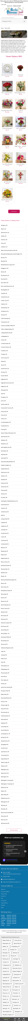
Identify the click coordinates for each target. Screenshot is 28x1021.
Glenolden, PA (4, 451)
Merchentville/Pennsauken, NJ (8, 580)
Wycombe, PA (4, 816)
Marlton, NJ (5, 946)
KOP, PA (3, 515)
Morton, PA (3, 597)
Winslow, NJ (4, 805)
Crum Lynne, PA (5, 358)
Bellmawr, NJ (16, 952)
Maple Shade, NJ (7, 940)
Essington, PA (4, 397)
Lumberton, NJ (16, 977)
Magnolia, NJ (6, 980)
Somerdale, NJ (4, 726)
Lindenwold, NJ (5, 544)
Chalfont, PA (4, 304)
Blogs (2, 907)
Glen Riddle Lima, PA (6, 447)
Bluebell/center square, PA (7, 264)
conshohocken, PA (5, 343)
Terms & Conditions (5, 891)
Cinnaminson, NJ (5, 322)
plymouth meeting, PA (6, 687)
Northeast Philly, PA (6, 637)
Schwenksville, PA (5, 716)
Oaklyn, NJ (17, 986)
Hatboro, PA (4, 476)
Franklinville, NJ (5, 426)
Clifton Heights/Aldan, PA (7, 329)
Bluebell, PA (4, 261)
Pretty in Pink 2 (21, 164)
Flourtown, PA (4, 411)
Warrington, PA (4, 776)
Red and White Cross (20, 182)
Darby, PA (3, 361)
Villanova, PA (4, 766)
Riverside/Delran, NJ (6, 698)
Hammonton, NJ (5, 472)
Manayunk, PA (4, 551)
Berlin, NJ (5, 955)
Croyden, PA (4, 354)
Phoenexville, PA (5, 673)
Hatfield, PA (4, 479)
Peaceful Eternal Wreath (7, 75)
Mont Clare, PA (4, 587)
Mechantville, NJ (5, 569)
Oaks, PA (3, 651)
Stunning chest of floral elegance (7, 110)
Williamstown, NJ (5, 798)
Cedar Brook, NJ (5, 297)
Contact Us (3, 896)
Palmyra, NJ (4, 658)
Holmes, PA (4, 494)
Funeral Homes (4, 902)
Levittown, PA (4, 540)
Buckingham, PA (5, 289)
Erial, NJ (3, 393)
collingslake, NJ (5, 336)
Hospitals (3, 905)
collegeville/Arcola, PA (6, 332)
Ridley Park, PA (4, 694)
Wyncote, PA (4, 819)
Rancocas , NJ (6, 993)
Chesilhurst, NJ (5, 311)
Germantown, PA (5, 436)
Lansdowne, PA (4, 533)
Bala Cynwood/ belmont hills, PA (9, 250)
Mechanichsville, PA (6, 565)
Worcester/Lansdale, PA (7, 812)
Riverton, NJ (4, 701)
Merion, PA (3, 583)
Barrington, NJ (6, 952)
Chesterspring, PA (5, 318)
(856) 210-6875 (17, 5)
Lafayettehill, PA (5, 519)
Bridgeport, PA (4, 268)
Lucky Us (20, 110)
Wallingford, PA (4, 769)
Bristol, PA (3, 272)
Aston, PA (3, 243)
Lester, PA (3, 537)
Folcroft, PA (4, 415)
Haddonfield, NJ (5, 469)
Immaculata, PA (5, 504)
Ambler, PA (3, 236)
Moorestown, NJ (6, 943)
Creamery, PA (4, 350)
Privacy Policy (4, 893)
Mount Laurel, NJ (5, 608)
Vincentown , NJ (7, 1005)
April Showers (7, 182)
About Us (3, 889)
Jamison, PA (4, 508)
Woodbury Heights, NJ (8, 1014)
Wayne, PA (3, 791)
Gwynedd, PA (4, 458)
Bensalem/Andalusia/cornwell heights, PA (11, 254)
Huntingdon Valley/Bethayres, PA (9, 501)
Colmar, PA (3, 340)
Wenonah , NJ (6, 1008)
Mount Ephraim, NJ (5, 605)
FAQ (2, 898)
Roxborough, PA (5, 705)
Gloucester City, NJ (17, 968)
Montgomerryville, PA (6, 590)
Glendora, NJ (6, 968)
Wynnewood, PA (5, 823)
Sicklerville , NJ (15, 999)
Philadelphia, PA (5, 669)
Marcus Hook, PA (5, 562)
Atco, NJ (5, 949)
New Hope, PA (4, 615)
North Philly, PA (4, 630)
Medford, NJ (4, 572)
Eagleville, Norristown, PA (7, 383)
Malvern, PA (4, 547)
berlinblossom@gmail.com (9, 879)
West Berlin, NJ (16, 1008)
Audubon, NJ (4, 247)
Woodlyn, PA (4, 809)
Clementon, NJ (15, 962)
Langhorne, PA (4, 526)
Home (2, 28)
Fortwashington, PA (6, 422)
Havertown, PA (4, 486)
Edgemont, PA (4, 386)
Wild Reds (20, 75)
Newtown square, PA (6, 622)
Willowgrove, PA (5, 802)
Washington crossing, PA (7, 780)
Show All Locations (14, 830)
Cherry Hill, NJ (17, 940)
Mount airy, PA (4, 601)
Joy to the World (20, 128)
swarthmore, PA (5, 751)
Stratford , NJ (6, 1002)
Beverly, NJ (13, 955)
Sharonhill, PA (4, 719)
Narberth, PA (4, 612)
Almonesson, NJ (5, 232)
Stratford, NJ (4, 748)
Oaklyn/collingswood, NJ (7, 648)
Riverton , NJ (6, 996)
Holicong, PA (4, 490)
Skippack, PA (4, 723)
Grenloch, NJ (6, 971)
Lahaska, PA (4, 522)
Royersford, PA (4, 708)
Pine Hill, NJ (4, 676)
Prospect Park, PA (5, 691)
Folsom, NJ (3, 418)
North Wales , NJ (5, 633)
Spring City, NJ (4, 737)
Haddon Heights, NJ (6, 465)
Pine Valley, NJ (4, 680)
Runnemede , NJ (16, 996)
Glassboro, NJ (4, 443)
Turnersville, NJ (5, 755)
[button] (3, 851)
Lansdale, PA (4, 529)
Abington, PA (4, 225)
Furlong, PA (3, 429)
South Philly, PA (5, 730)
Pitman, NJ (3, 683)
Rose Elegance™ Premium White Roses (21, 92)
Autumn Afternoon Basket (7, 199)
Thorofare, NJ (15, 1002)
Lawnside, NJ (6, 977)
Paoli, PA (3, 662)
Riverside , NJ (16, 993)
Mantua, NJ (4, 554)
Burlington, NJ (16, 959)
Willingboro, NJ (18, 1011)
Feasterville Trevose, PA (7, 408)
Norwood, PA (4, 644)
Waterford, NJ (4, 787)
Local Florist (3, 900)
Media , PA (3, 576)
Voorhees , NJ (17, 1005)
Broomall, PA (4, 279)
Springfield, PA (4, 744)
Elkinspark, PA (4, 390)
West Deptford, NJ (7, 1011)
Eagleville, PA (4, 379)
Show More (14, 211)
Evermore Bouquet (7, 128)
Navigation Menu (6, 21)
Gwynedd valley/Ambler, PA (8, 461)
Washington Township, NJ (7, 784)
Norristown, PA (4, 626)
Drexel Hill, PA (4, 375)
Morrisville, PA (4, 594)
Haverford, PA (4, 483)
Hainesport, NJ (17, 974)
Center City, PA (5, 300)
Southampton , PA (5, 733)
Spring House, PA (5, 741)
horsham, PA (4, 497)
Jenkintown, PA (5, 511)
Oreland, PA (4, 655)
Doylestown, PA (5, 368)
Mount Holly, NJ (17, 943)
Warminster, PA (5, 773)
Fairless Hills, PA (5, 404)
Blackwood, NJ (6, 959)
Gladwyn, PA (4, 440)
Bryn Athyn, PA (4, 282)
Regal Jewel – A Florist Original (21, 146)
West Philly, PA (4, 794)
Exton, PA (3, 400)
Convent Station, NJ (6, 347)
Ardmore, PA (4, 239)
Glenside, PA (4, 454)
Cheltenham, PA (5, 307)
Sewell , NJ (5, 999)
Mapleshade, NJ (5, 558)
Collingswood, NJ (7, 965)
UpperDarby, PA (5, 759)
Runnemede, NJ (5, 712)
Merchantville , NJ (16, 980)
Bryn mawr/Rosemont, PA (7, 286)
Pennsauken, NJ (5, 665)
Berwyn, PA (4, 257)
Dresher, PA (4, 372)
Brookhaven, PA (5, 275)
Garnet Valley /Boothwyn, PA (8, 433)
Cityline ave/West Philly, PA (8, 325)
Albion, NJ (3, 229)
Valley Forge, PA (5, 762)
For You (7, 146)
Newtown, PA (4, 619)
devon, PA (3, 365)
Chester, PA (4, 315)
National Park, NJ (7, 986)
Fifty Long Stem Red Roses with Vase (7, 92)
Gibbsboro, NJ (18, 965)
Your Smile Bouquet (7, 164)
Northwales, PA (5, 640)
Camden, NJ (4, 293)
